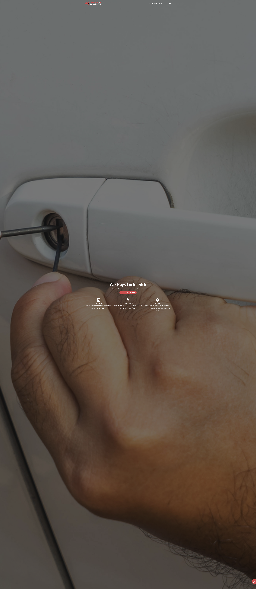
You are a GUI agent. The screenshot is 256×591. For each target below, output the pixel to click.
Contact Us (168, 3)
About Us (161, 3)
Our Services (154, 3)
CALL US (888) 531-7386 (129, 292)
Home (148, 3)
